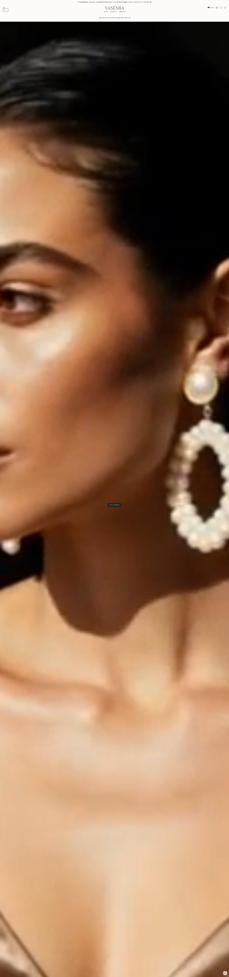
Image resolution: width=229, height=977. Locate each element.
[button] (113, 12)
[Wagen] (225, 7)
